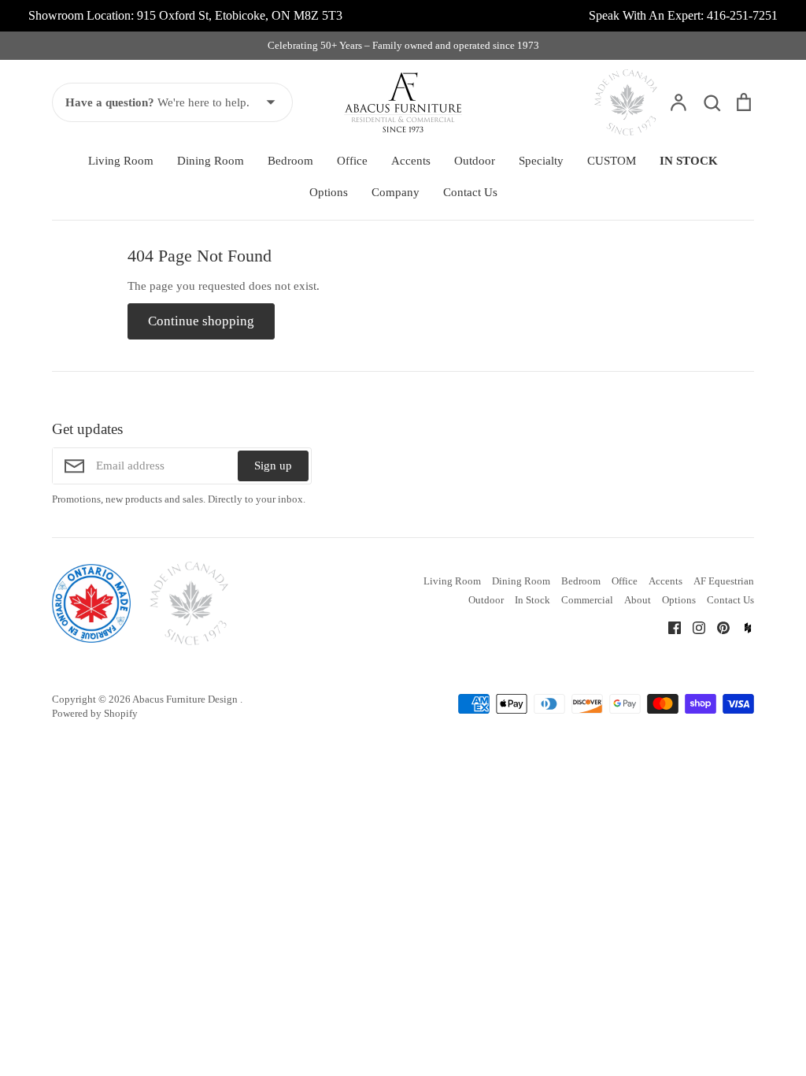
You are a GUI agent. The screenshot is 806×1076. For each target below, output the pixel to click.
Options (328, 192)
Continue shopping (201, 321)
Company (396, 192)
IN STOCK (689, 160)
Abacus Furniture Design (186, 699)
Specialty (541, 160)
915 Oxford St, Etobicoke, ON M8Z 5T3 (239, 15)
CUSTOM (611, 160)
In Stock (532, 600)
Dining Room (210, 160)
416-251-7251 (742, 15)
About (637, 600)
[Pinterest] (717, 626)
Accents (411, 160)
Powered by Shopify (95, 713)
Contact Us (470, 192)
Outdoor (474, 160)
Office (352, 160)
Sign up (273, 465)
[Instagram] (693, 626)
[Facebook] (668, 626)
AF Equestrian (723, 581)
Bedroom (290, 160)
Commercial (587, 600)
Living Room (120, 160)
